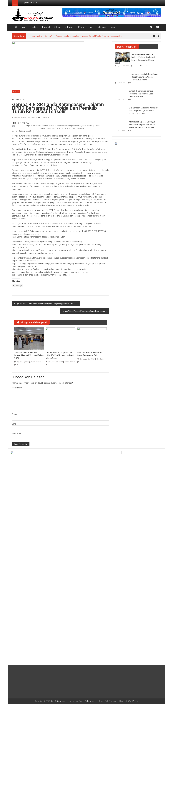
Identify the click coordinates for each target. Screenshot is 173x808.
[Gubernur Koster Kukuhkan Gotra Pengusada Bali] (92, 338)
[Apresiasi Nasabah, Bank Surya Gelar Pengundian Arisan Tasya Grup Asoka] (122, 76)
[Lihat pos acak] (157, 27)
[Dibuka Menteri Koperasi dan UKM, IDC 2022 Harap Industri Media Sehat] (60, 338)
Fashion (34, 27)
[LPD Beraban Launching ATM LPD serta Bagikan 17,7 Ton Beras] (121, 110)
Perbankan (69, 27)
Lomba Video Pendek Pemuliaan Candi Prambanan (83, 311)
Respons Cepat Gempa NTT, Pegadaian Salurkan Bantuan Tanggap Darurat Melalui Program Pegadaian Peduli (77, 36)
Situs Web (16, 433)
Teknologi (101, 27)
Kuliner (57, 27)
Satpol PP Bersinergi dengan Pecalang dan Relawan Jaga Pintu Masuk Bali (141, 94)
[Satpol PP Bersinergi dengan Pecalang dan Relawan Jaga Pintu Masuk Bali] (121, 93)
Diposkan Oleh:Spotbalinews (24, 117)
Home (24, 27)
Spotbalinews (36, 362)
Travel (113, 27)
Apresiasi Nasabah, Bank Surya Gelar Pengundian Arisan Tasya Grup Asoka (145, 77)
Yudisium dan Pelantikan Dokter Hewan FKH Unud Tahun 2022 (29, 355)
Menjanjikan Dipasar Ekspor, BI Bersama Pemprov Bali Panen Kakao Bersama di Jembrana (142, 125)
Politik (81, 27)
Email (14, 424)
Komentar (17, 388)
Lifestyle (16, 92)
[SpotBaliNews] (15, 27)
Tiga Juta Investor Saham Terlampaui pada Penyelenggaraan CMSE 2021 (47, 304)
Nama (14, 414)
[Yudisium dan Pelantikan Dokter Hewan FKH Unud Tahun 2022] (29, 338)
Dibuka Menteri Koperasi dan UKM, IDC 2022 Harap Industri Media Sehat (60, 355)
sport (90, 27)
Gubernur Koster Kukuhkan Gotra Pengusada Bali (89, 354)
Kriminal (46, 27)
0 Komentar (45, 117)
